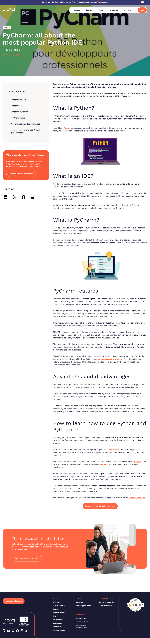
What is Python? (18, 100)
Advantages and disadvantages (25, 124)
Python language (137, 498)
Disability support (105, 606)
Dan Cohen (15, 50)
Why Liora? (128, 10)
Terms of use (57, 627)
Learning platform (14, 601)
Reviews (56, 609)
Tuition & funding (59, 606)
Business (89, 10)
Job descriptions (82, 622)
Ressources (114, 10)
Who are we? (57, 602)
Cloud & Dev (7, 27)
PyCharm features (19, 118)
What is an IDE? (18, 106)
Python (67, 128)
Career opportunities (83, 606)
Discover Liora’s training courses (100, 506)
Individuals (76, 10)
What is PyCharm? (19, 112)
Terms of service (59, 630)
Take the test (103, 2)
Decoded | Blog (81, 618)
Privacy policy (58, 620)
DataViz (104, 464)
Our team (79, 602)
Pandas (137, 461)
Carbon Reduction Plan (107, 602)
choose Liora (113, 449)
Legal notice (57, 623)
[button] (144, 2)
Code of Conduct (59, 613)
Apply (142, 10)
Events (101, 10)
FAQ (54, 616)
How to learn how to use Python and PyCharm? (25, 131)
